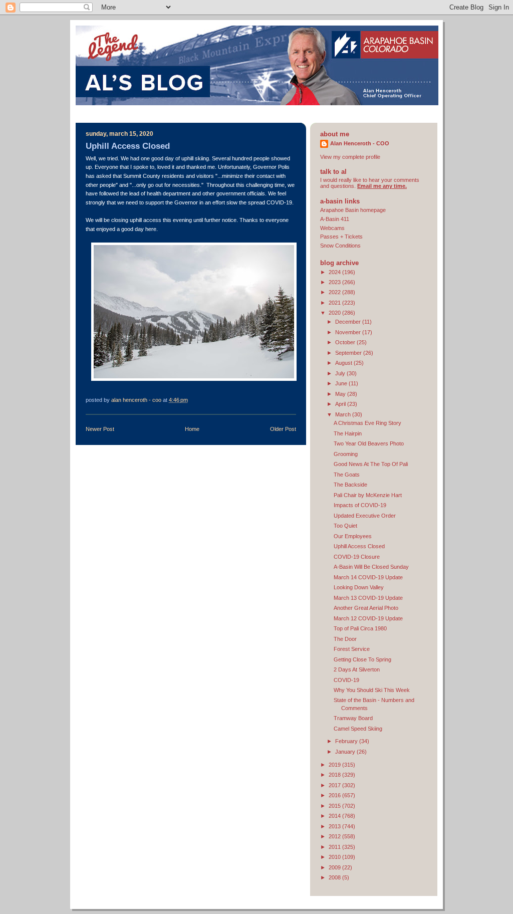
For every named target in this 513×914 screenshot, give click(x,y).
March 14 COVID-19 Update (368, 577)
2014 (335, 816)
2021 (335, 303)
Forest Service (352, 649)
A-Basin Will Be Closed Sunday (371, 567)
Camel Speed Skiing (358, 729)
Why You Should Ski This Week (372, 690)
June (342, 383)
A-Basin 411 (334, 219)
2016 (335, 795)
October (346, 342)
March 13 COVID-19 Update (368, 598)
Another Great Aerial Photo (366, 608)
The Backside (350, 485)
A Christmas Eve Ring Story (367, 423)
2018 (335, 775)
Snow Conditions (340, 246)
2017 (335, 785)
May (341, 394)
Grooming (346, 454)
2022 (335, 292)
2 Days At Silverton (357, 669)
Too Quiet (345, 526)
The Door (345, 639)
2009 (335, 867)
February (347, 741)
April (341, 404)
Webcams (332, 228)
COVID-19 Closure (357, 557)
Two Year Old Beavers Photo (369, 443)
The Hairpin (348, 433)
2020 (335, 313)
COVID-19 (346, 680)
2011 (335, 847)
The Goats (347, 475)
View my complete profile (350, 157)
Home (192, 429)
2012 (335, 836)
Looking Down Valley (359, 587)
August (344, 363)
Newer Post (100, 429)
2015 (335, 806)
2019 (335, 765)
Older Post (283, 429)
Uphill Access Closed (359, 546)
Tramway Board (353, 718)
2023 (335, 282)
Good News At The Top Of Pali (371, 464)
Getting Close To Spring (362, 659)
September (349, 353)
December (348, 322)
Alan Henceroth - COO (359, 143)
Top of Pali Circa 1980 (360, 628)
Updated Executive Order (365, 516)
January (346, 752)
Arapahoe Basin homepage (353, 210)
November (348, 332)
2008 (335, 877)
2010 (335, 857)
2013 (335, 826)
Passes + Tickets (341, 237)
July (341, 373)
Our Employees (353, 536)
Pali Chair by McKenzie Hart (368, 495)
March (343, 414)
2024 (335, 272)
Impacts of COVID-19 (360, 505)
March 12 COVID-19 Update (368, 618)
